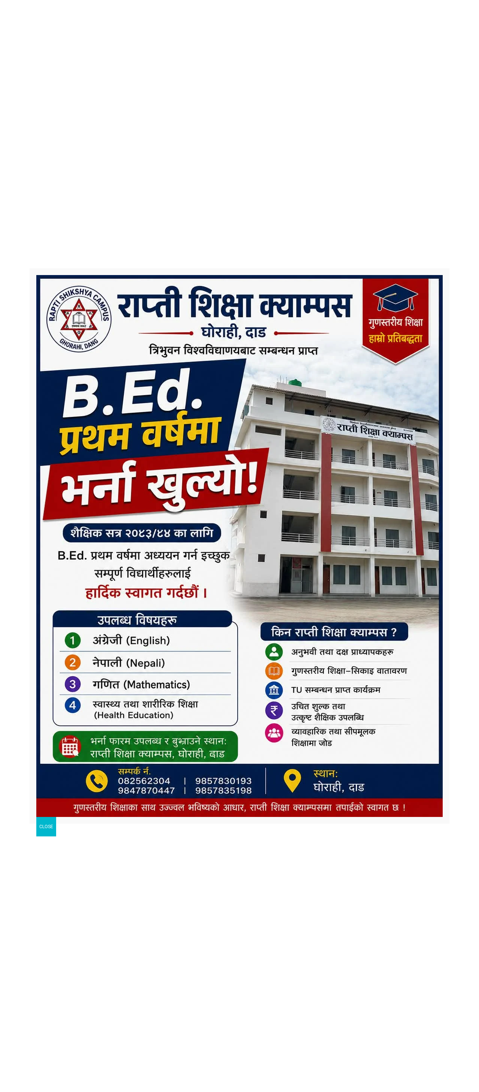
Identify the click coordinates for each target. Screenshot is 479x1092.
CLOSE (46, 826)
